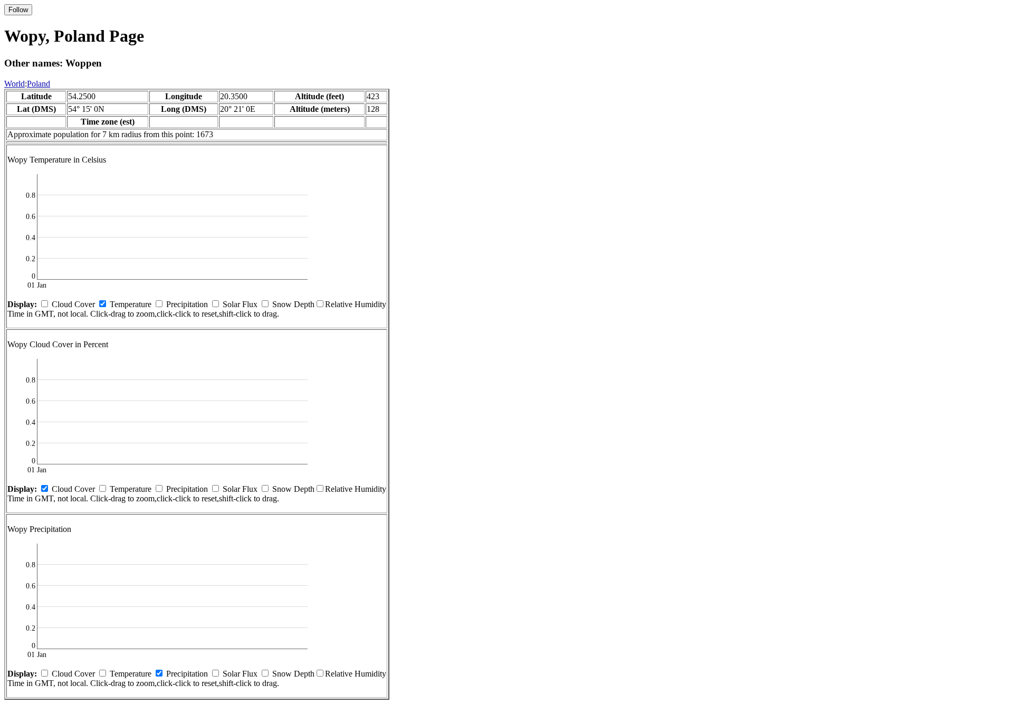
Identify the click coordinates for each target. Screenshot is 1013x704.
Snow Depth (293, 304)
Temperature (130, 304)
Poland (38, 83)
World (14, 83)
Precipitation (187, 304)
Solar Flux (240, 304)
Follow (18, 10)
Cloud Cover (73, 304)
